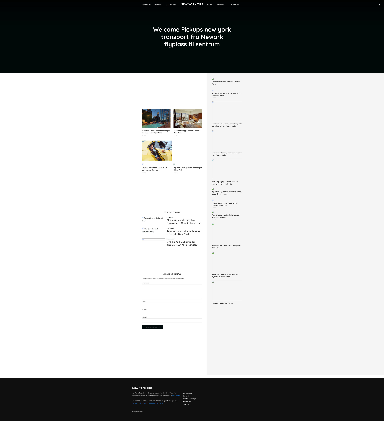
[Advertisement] (172, 92)
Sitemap (186, 404)
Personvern (187, 401)
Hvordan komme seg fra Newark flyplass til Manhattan (226, 275)
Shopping (157, 4)
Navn (144, 302)
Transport (220, 4)
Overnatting (146, 4)
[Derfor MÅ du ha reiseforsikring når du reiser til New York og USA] (227, 111)
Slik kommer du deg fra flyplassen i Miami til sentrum (184, 222)
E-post (144, 309)
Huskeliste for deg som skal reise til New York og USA (227, 154)
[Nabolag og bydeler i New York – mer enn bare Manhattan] (227, 169)
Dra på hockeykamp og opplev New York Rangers (182, 243)
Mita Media (176, 396)
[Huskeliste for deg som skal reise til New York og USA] (227, 140)
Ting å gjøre (171, 4)
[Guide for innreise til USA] (227, 291)
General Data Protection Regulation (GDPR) (147, 403)
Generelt (210, 4)
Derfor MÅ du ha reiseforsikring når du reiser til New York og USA (227, 125)
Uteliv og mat (234, 4)
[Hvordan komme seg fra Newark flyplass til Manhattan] (227, 262)
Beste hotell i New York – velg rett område (226, 246)
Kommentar (146, 283)
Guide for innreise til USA (222, 303)
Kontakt (186, 396)
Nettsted (144, 317)
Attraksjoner (171, 239)
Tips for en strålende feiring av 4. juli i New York (183, 232)
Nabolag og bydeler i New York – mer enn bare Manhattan (226, 183)
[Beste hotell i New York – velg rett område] (227, 233)
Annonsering (187, 393)
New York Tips (192, 4)
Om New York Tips (189, 399)
